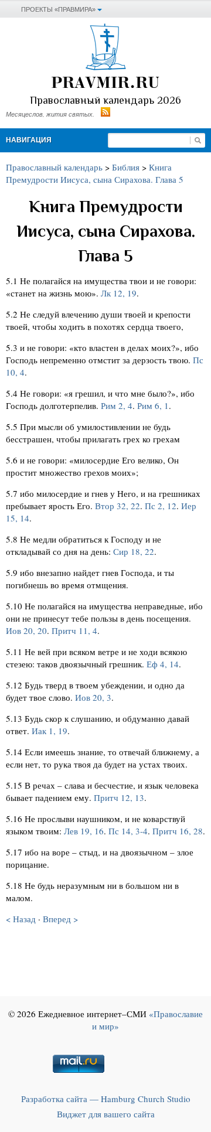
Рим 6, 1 (153, 405)
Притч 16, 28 (177, 831)
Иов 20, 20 (26, 630)
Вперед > (60, 919)
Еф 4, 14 (163, 664)
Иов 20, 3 (93, 697)
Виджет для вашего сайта (106, 1114)
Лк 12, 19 (119, 293)
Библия (125, 167)
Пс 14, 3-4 (128, 831)
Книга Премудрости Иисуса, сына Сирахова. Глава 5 (94, 173)
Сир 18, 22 (133, 551)
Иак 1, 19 (49, 731)
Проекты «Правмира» (58, 9)
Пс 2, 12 (160, 506)
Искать (197, 140)
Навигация (29, 140)
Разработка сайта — (105, 1098)
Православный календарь (54, 167)
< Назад (21, 919)
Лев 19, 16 (84, 831)
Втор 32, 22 (117, 506)
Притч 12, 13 (119, 797)
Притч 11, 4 (74, 630)
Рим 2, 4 (116, 405)
